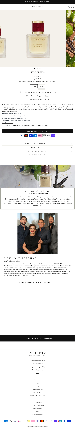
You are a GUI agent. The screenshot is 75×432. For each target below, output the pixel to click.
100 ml (33, 86)
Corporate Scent (37, 364)
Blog (37, 367)
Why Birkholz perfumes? (37, 143)
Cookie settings (37, 414)
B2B (37, 373)
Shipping (39, 81)
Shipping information (37, 151)
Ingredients (37, 147)
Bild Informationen (37, 155)
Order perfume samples (37, 360)
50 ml (42, 86)
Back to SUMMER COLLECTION (39, 338)
